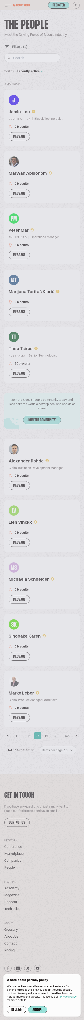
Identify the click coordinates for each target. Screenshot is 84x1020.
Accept (38, 1010)
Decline (16, 1010)
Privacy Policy (68, 996)
